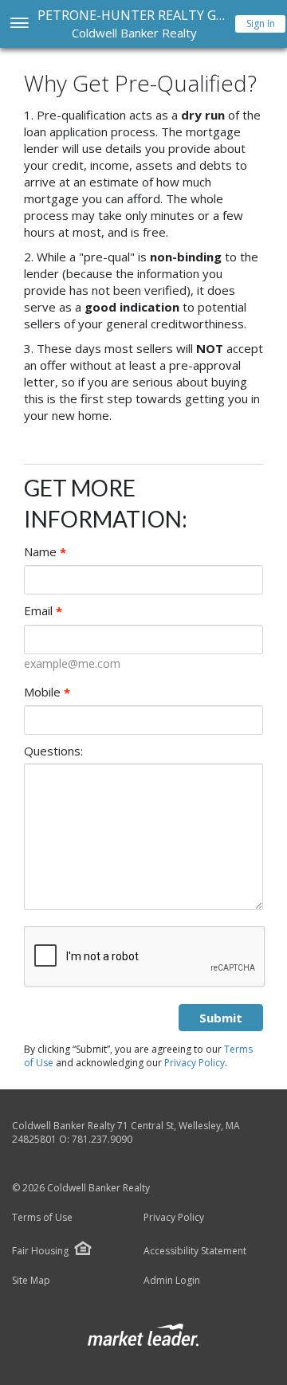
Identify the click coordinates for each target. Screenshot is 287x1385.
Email (43, 610)
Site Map (31, 1280)
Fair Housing (40, 1250)
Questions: (53, 751)
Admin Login (172, 1280)
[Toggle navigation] (18, 24)
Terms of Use (42, 1217)
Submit (220, 1018)
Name (45, 551)
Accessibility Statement (195, 1251)
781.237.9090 (102, 1139)
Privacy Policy (194, 1062)
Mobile (47, 692)
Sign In (260, 23)
